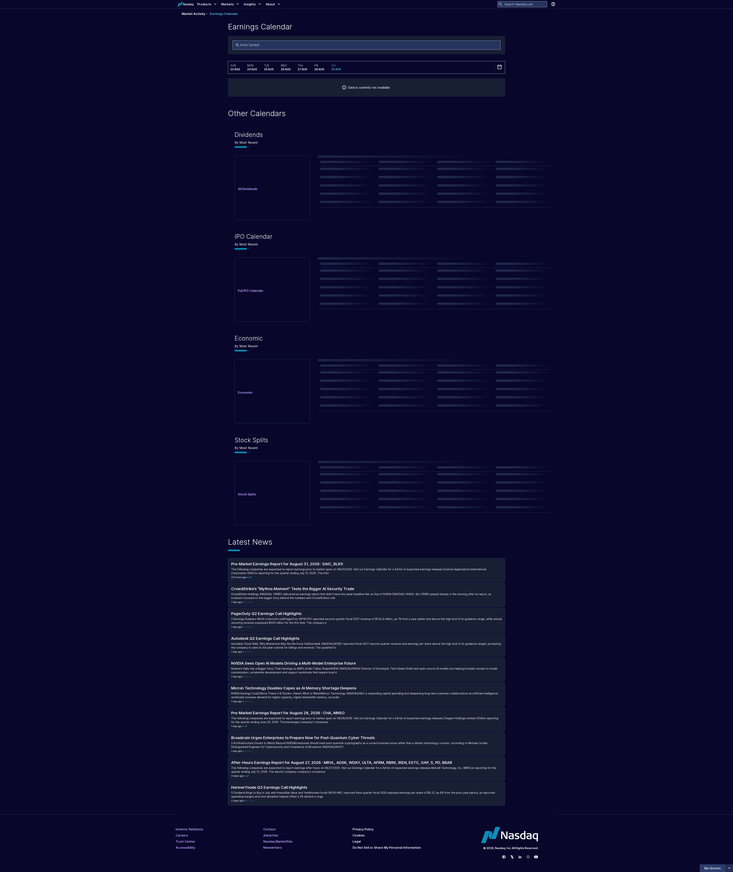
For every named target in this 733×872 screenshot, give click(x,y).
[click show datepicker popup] (499, 67)
